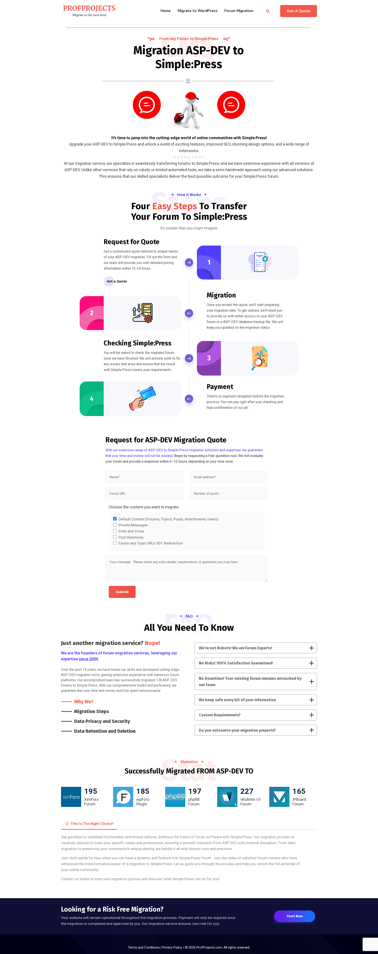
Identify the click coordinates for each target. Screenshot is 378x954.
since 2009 (88, 659)
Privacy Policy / (173, 947)
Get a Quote (117, 281)
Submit (122, 592)
